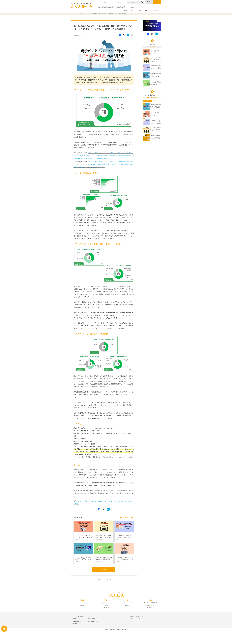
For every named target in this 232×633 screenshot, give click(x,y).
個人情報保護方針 (76, 621)
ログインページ (134, 618)
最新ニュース (79, 13)
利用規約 (74, 618)
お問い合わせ (155, 10)
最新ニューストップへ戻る (104, 579)
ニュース (82, 602)
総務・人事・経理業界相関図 (150, 602)
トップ (72, 13)
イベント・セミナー (105, 602)
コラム (82, 607)
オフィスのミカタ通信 (150, 605)
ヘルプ (90, 616)
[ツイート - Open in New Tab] (124, 35)
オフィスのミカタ (150, 607)
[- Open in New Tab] (152, 25)
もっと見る (103, 569)
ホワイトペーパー (127, 602)
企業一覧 (105, 607)
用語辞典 (127, 605)
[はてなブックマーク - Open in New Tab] (128, 35)
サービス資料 (105, 605)
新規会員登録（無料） (135, 616)
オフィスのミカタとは (77, 616)
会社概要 (74, 623)
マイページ (132, 621)
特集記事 (82, 605)
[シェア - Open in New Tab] (120, 35)
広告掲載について (92, 621)
